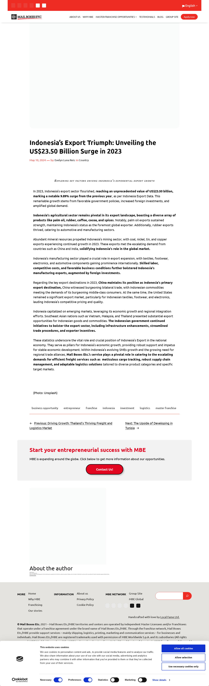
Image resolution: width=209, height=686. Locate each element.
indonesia (109, 407)
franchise (91, 407)
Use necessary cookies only (183, 666)
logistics (145, 407)
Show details (159, 680)
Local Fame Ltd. (169, 617)
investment (127, 407)
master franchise (166, 407)
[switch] (88, 679)
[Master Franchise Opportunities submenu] (136, 16)
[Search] (187, 596)
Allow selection (183, 657)
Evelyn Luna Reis (65, 160)
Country (84, 160)
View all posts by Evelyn (33, 575)
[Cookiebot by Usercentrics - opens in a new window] (19, 680)
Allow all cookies (183, 648)
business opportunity (45, 407)
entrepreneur (72, 407)
